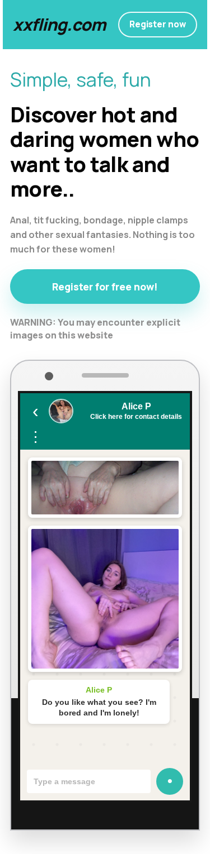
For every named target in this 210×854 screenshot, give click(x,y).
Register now (157, 24)
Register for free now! (105, 286)
